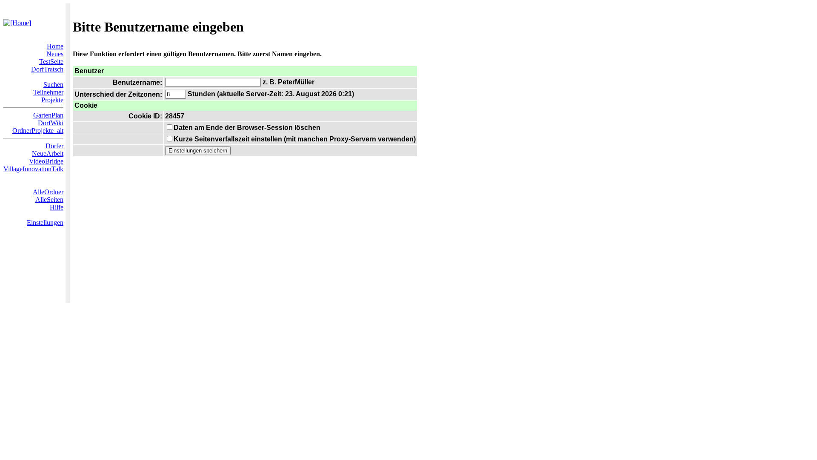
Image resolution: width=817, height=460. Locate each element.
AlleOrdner (48, 192)
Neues (54, 54)
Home (55, 46)
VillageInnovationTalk (33, 168)
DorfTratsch (47, 69)
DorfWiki (50, 122)
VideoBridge (46, 161)
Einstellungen (45, 222)
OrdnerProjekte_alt (37, 130)
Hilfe (56, 207)
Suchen (53, 84)
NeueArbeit (47, 153)
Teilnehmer (48, 92)
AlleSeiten (49, 199)
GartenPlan (48, 115)
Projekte (52, 100)
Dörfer (54, 146)
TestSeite (51, 61)
